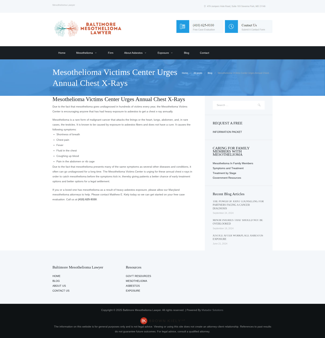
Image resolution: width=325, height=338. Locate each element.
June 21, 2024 (220, 243)
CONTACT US (60, 290)
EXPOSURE (133, 290)
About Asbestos (133, 52)
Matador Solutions (213, 310)
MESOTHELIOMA (136, 280)
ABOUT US (59, 285)
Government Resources (227, 177)
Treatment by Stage (224, 173)
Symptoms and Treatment (228, 168)
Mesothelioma (84, 52)
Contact (204, 52)
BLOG (56, 280)
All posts (198, 73)
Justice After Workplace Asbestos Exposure (238, 237)
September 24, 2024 (223, 213)
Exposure (163, 52)
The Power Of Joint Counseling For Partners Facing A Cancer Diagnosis (238, 205)
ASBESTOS (133, 285)
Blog (186, 52)
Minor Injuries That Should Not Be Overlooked (238, 222)
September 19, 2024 (223, 228)
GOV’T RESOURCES (138, 276)
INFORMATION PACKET (227, 131)
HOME (56, 276)
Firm (110, 52)
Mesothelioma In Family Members (233, 163)
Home (61, 52)
